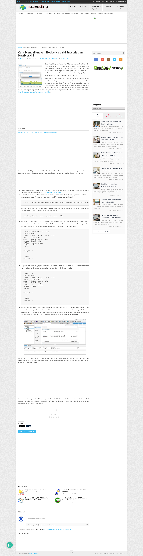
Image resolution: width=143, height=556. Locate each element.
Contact (103, 553)
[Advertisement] (53, 110)
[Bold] (28, 525)
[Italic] (30, 525)
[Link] (50, 525)
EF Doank (22, 58)
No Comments (65, 58)
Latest (97, 117)
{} (52, 524)
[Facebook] (96, 59)
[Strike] (36, 525)
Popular (108, 117)
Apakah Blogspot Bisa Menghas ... (70, 13)
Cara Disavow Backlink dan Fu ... (105, 13)
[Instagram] (108, 59)
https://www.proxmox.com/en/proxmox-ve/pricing (34, 92)
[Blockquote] (44, 525)
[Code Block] (47, 525)
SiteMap (109, 553)
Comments (119, 117)
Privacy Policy (120, 553)
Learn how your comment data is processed (57, 529)
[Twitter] (114, 59)
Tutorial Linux (43, 58)
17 (102, 231)
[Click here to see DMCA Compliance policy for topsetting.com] (115, 69)
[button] (21, 492)
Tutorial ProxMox (52, 58)
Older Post (22, 431)
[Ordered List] (39, 525)
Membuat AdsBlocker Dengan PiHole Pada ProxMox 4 (37, 132)
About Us (96, 553)
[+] (55, 524)
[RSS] (120, 59)
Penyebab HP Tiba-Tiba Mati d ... (34, 13)
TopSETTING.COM (34, 553)
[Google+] (102, 59)
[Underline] (33, 525)
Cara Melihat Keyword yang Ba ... (88, 13)
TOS (114, 553)
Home (20, 47)
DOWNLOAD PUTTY (54, 192)
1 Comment (28, 491)
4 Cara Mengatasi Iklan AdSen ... (52, 13)
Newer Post (31, 431)
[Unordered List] (41, 525)
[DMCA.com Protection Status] (101, 69)
